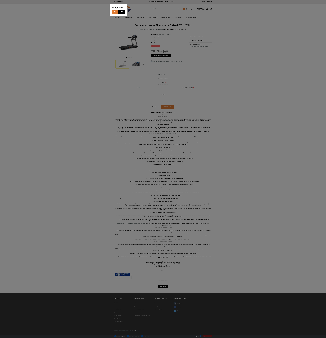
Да (115, 11)
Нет (122, 11)
